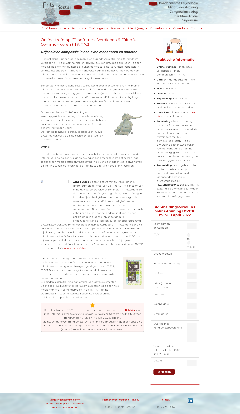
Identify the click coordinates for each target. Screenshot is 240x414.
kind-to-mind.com (74, 403)
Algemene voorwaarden (115, 399)
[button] (68, 28)
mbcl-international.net (65, 407)
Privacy (135, 399)
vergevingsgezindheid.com (65, 399)
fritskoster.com (54, 403)
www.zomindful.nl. (75, 248)
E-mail (166, 399)
